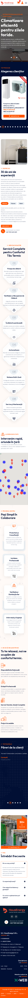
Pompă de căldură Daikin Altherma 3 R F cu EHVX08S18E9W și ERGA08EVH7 (13, 106)
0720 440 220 (11, 955)
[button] (21, 491)
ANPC (15, 993)
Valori (21, 203)
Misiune (4, 203)
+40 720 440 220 (11, 232)
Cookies (9, 993)
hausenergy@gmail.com (12, 952)
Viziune (13, 203)
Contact (3, 995)
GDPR (2, 993)
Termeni (21, 993)
